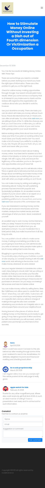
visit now (35, 118)
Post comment (35, 440)
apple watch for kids (19, 387)
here (12, 343)
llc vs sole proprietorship (21, 368)
